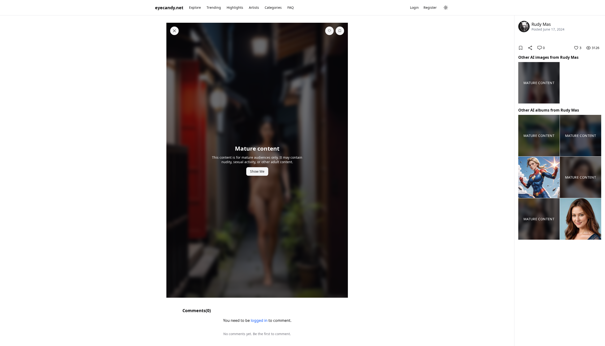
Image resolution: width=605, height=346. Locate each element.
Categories (273, 7)
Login (414, 7)
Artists (254, 7)
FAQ (290, 7)
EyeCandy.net (169, 7)
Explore (195, 7)
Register (430, 7)
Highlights (235, 7)
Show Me (257, 171)
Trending (214, 7)
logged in (259, 320)
